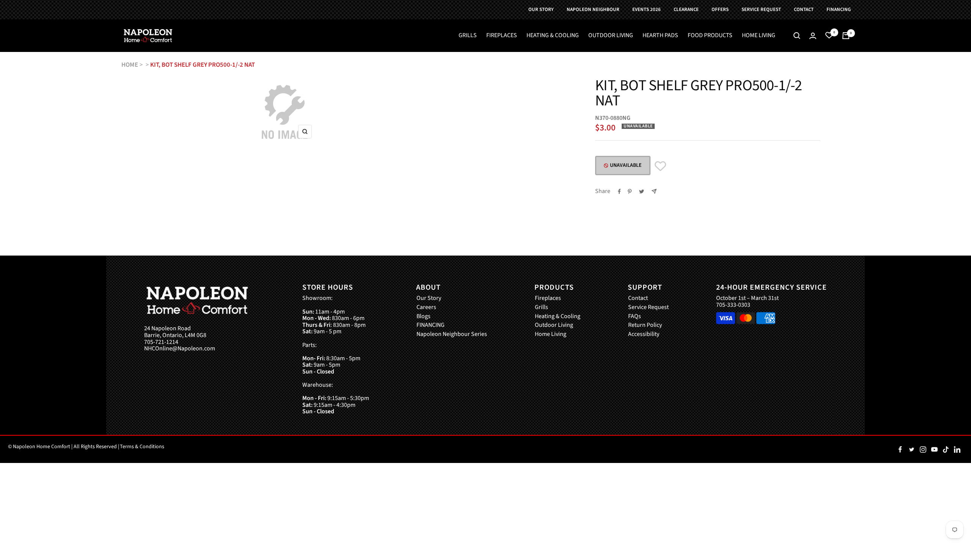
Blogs (423, 316)
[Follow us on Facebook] (900, 449)
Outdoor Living (554, 325)
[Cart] (846, 35)
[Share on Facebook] (619, 191)
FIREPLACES (501, 35)
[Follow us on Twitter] (911, 449)
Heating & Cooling (557, 316)
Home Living (550, 334)
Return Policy (645, 325)
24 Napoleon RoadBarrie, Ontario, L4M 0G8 (175, 332)
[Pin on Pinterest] (630, 191)
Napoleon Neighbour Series (451, 334)
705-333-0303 (733, 305)
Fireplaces (548, 298)
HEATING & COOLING (552, 35)
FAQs (634, 316)
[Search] (796, 35)
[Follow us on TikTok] (945, 449)
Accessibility (643, 334)
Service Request (648, 307)
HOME (129, 64)
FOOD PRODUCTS (710, 35)
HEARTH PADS (660, 35)
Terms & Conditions (142, 446)
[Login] (812, 36)
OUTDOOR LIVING (610, 35)
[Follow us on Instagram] (923, 449)
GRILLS (468, 35)
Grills (541, 307)
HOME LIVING (758, 35)
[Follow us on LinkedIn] (957, 449)
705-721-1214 (161, 342)
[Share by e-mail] (654, 191)
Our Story (428, 298)
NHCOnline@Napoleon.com (179, 348)
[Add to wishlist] (660, 166)
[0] (829, 35)
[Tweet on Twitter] (641, 191)
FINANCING (430, 325)
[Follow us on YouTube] (934, 449)
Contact (638, 298)
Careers (426, 307)
